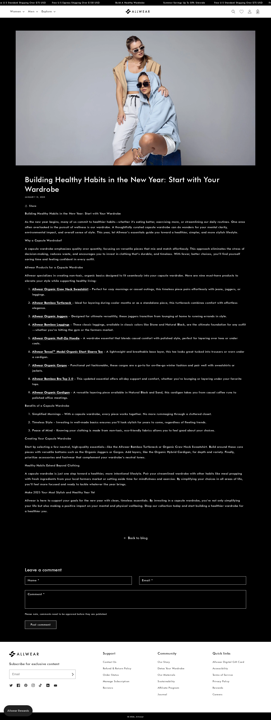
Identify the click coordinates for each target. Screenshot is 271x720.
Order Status (111, 674)
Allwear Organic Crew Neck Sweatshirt (60, 289)
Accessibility (220, 668)
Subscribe (72, 674)
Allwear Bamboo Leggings (51, 324)
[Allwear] (55, 686)
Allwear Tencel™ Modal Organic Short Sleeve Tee (67, 351)
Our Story (164, 661)
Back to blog (137, 538)
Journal (162, 694)
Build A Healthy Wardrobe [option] (122, 2)
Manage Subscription (116, 681)
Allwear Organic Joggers (50, 316)
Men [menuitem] (31, 11)
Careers (218, 694)
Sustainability (166, 681)
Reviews (108, 687)
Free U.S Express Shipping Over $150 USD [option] (68, 2)
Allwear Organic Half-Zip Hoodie (56, 338)
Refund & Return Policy (117, 668)
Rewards (218, 687)
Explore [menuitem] (46, 11)
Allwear (140, 717)
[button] (233, 12)
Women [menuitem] (15, 11)
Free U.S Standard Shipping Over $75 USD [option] (231, 2)
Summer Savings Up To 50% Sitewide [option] (177, 2)
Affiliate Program (168, 687)
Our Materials (166, 674)
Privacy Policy (221, 681)
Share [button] (33, 205)
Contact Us (110, 661)
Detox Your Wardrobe (171, 668)
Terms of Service (223, 674)
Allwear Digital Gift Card (228, 661)
